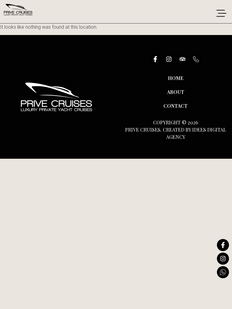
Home (175, 78)
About (175, 92)
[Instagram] (169, 59)
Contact (175, 106)
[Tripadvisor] (182, 59)
